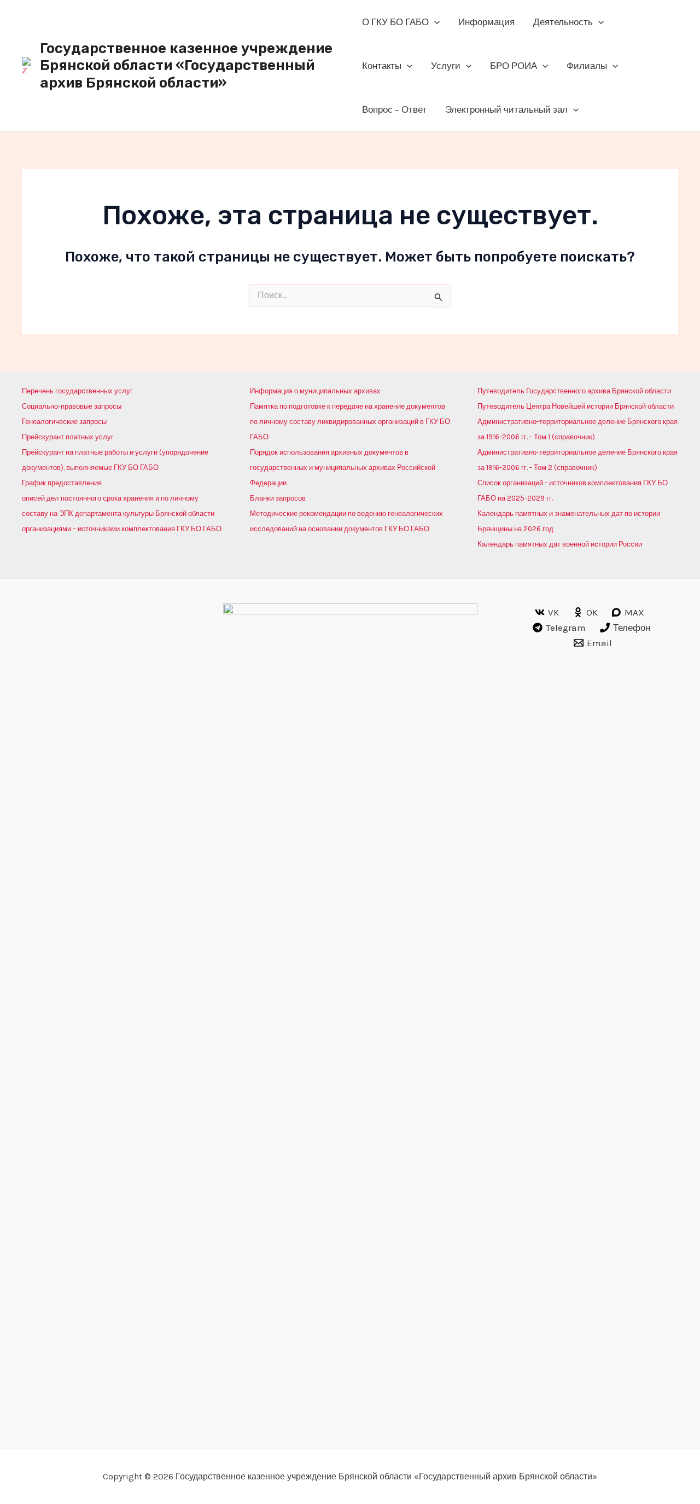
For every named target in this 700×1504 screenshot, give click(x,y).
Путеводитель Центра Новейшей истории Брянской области (575, 406)
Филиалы (587, 65)
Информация (486, 21)
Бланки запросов (278, 498)
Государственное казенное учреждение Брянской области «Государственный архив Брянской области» (186, 65)
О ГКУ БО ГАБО (395, 21)
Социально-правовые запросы (71, 406)
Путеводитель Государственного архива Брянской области (574, 391)
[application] (434, 22)
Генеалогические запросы (64, 421)
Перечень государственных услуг (77, 391)
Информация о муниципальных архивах (315, 391)
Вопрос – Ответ (394, 109)
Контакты (381, 65)
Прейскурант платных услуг (68, 437)
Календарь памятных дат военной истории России (559, 544)
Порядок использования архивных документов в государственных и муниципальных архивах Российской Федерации (342, 467)
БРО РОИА (513, 65)
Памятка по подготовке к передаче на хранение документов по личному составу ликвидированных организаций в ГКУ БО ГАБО (350, 421)
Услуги (445, 65)
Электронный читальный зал (506, 109)
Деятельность (563, 21)
